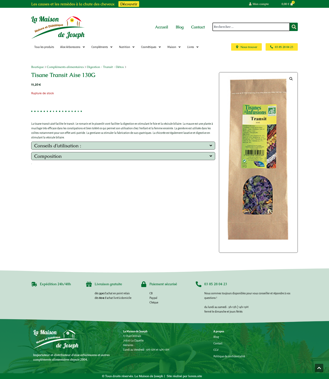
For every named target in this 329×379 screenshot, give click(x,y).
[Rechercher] (294, 27)
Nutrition (124, 47)
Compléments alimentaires (65, 67)
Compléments (99, 47)
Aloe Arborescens (70, 47)
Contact (198, 27)
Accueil (161, 27)
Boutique (37, 67)
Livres (190, 47)
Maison (171, 47)
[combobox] (251, 27)
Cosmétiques (148, 47)
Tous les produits (44, 47)
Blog (180, 27)
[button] (291, 78)
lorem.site (195, 376)
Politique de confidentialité (229, 356)
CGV (216, 349)
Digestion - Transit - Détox (105, 67)
